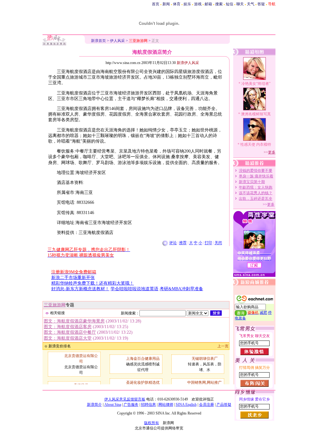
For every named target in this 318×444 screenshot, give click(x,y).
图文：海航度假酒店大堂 (68, 338)
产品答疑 (223, 404)
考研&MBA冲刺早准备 (181, 288)
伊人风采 (117, 41)
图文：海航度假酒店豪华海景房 (74, 321)
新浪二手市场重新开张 (73, 277)
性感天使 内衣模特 (255, 144)
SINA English (186, 404)
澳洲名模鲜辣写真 (256, 114)
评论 (173, 243)
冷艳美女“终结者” (255, 83)
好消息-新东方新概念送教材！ (80, 288)
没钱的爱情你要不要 (255, 170)
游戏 (198, 4)
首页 (155, 4)
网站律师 (165, 404)
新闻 (166, 4)
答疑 (261, 4)
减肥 (263, 312)
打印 (208, 243)
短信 (229, 4)
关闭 (218, 243)
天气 (250, 4)
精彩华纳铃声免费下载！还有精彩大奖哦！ (92, 283)
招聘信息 (148, 404)
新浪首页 (98, 41)
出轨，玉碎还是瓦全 (255, 198)
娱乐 (187, 4)
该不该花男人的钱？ (255, 193)
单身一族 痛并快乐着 (256, 176)
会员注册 (206, 404)
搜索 (219, 4)
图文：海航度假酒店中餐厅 (70, 332)
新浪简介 (94, 404)
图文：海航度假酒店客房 (68, 326)
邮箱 (208, 4)
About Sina (112, 404)
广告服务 (131, 404)
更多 (271, 152)
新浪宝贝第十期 (252, 182)
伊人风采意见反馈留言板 (124, 399)
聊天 (240, 4)
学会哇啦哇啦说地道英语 (134, 288)
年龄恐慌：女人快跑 (255, 187)
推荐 (183, 243)
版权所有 (151, 423)
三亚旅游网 (55, 305)
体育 (176, 4)
